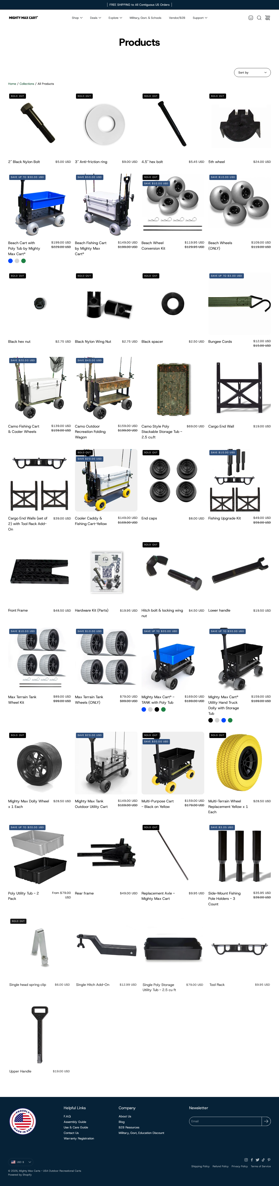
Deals (93, 18)
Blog (122, 1122)
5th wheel (216, 161)
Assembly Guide (75, 1122)
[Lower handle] (239, 572)
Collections (27, 84)
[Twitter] (257, 1159)
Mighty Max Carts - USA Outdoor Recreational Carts (50, 1171)
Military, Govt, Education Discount (141, 1133)
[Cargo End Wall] (239, 388)
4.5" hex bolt (152, 161)
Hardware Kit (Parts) (91, 610)
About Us (125, 1116)
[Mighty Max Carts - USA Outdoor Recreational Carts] (23, 18)
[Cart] (267, 18)
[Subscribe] (266, 1121)
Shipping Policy (200, 1166)
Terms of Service (261, 1166)
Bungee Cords (220, 341)
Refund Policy (221, 1166)
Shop (75, 18)
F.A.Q (67, 1116)
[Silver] (17, 261)
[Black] (157, 709)
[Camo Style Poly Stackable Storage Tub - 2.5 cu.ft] (173, 388)
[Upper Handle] (39, 1034)
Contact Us (71, 1133)
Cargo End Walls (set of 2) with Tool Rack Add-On (27, 524)
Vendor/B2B (177, 18)
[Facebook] (252, 1159)
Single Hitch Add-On (92, 985)
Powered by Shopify (20, 1174)
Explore (113, 18)
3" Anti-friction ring (91, 161)
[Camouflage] (23, 261)
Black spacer (152, 341)
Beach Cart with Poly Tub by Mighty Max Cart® (24, 248)
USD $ (25, 1162)
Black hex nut (19, 341)
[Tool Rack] (239, 947)
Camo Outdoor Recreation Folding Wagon (90, 432)
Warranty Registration (79, 1138)
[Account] (251, 18)
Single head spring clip (27, 985)
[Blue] (10, 261)
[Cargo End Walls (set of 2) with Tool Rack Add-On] (39, 480)
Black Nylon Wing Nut (93, 341)
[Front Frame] (39, 572)
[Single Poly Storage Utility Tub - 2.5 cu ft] (173, 947)
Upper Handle (19, 1072)
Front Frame (18, 610)
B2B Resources (129, 1127)
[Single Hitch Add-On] (106, 947)
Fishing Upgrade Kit (224, 518)
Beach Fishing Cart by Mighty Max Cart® (90, 248)
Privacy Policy (240, 1166)
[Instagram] (246, 1159)
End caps (149, 518)
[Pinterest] (269, 1159)
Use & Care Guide (76, 1127)
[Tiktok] (263, 1159)
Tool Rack (216, 985)
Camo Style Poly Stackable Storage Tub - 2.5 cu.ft (162, 432)
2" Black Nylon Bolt (24, 161)
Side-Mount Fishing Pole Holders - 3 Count (224, 899)
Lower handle (219, 610)
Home (12, 84)
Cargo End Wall (221, 426)
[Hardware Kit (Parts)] (106, 572)
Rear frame (84, 893)
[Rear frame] (106, 855)
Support (198, 18)
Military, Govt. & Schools (145, 18)
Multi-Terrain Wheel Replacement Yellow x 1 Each (228, 807)
